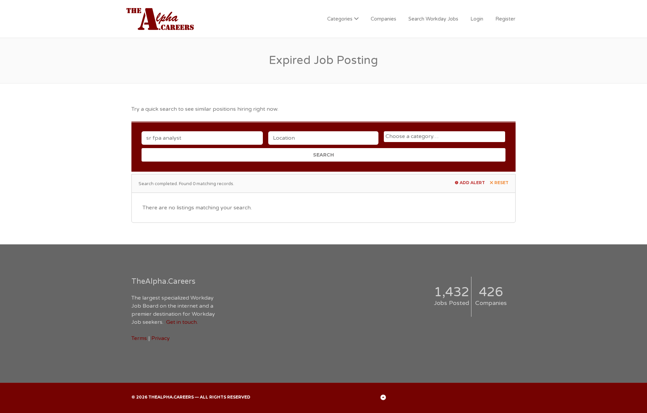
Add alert (472, 182)
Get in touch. (182, 322)
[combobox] (444, 136)
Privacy (160, 338)
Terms (139, 338)
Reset (501, 182)
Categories (339, 19)
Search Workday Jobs (433, 19)
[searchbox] (445, 136)
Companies (383, 19)
